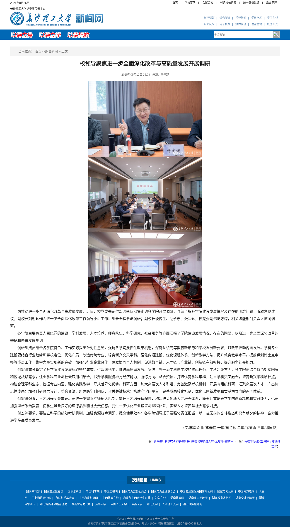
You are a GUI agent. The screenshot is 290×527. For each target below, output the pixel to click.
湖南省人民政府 (198, 498)
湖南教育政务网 (221, 498)
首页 (175, 2)
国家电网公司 (225, 491)
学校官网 (190, 2)
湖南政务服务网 (192, 504)
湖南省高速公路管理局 (53, 504)
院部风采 (209, 24)
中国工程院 (111, 491)
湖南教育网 (177, 498)
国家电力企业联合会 (163, 491)
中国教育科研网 (88, 498)
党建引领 (209, 18)
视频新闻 (240, 18)
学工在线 (272, 18)
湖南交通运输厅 (245, 498)
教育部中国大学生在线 (136, 498)
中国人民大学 (119, 504)
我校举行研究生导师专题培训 (262, 441)
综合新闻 (225, 18)
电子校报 (225, 24)
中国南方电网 (246, 491)
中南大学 (136, 504)
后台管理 (271, 2)
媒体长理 (240, 24)
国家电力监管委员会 (134, 491)
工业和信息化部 (41, 498)
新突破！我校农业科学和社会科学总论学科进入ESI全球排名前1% (193, 441)
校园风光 (272, 24)
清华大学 (100, 504)
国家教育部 (33, 491)
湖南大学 (152, 504)
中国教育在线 (110, 498)
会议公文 (207, 2)
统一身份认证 (251, 2)
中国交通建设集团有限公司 (196, 491)
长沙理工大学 (170, 504)
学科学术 (256, 18)
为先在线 (160, 498)
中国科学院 (92, 491)
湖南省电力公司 (81, 504)
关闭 (274, 446)
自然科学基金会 (64, 498)
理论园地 (256, 24)
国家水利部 (74, 491)
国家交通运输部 (53, 491)
